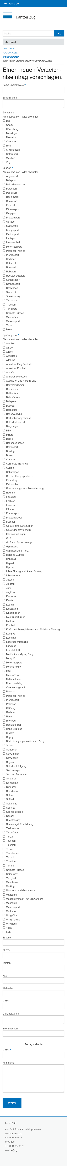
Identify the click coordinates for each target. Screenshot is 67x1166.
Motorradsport (14, 246)
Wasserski (11, 903)
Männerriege (13, 675)
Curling (10, 467)
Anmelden (14, 3)
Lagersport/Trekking (17, 641)
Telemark (11, 844)
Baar (8, 120)
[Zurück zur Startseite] (33, 18)
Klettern (10, 621)
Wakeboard (12, 882)
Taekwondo (12, 828)
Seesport (11, 292)
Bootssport (12, 447)
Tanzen (10, 836)
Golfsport (11, 221)
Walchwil (10, 158)
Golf (8, 538)
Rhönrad (11, 267)
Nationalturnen (14, 679)
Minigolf (10, 658)
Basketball (11, 409)
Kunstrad (11, 637)
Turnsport (11, 308)
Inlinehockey (13, 575)
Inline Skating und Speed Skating (24, 571)
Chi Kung (11, 459)
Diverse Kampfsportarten (19, 476)
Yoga (9, 325)
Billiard (9, 434)
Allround (10, 360)
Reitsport (11, 263)
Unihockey (12, 874)
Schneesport (13, 283)
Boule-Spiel (12, 196)
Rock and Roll (13, 724)
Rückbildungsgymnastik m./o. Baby (25, 741)
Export (13, 42)
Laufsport (11, 238)
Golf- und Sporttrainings (19, 542)
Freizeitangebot (14, 517)
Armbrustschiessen (16, 376)
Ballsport (11, 180)
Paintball (10, 691)
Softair (9, 795)
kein (8, 931)
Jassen (10, 579)
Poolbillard (12, 192)
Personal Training (15, 250)
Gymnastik (12, 226)
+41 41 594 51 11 (16, 1145)
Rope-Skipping (14, 728)
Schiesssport (13, 279)
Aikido (9, 347)
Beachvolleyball (14, 414)
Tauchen (11, 840)
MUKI (9, 671)
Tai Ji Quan (12, 832)
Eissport (10, 205)
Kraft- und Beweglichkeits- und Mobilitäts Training (33, 629)
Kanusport (11, 596)
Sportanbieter (11, 57)
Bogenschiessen (15, 442)
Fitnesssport (13, 209)
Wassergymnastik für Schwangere (24, 898)
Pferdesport (12, 255)
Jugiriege (11, 592)
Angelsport (12, 176)
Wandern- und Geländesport (21, 890)
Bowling (10, 451)
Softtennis (11, 803)
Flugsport (11, 213)
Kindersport (12, 234)
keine (9, 329)
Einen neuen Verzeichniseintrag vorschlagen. (27, 61)
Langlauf (11, 646)
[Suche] (59, 33)
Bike (8, 430)
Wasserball (12, 894)
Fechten (10, 501)
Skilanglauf (12, 782)
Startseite (8, 48)
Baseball (10, 405)
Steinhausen (13, 149)
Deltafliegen (12, 472)
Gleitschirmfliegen (16, 534)
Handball (11, 558)
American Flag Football (18, 364)
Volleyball (11, 878)
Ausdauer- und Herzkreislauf (21, 380)
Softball (10, 799)
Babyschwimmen (15, 385)
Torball (10, 857)
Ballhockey (12, 393)
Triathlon (11, 304)
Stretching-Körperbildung (19, 824)
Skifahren (11, 778)
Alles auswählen (11, 116)
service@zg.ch (12, 1150)
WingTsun (11, 923)
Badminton (12, 389)
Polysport (11, 704)
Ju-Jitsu (10, 583)
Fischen (10, 505)
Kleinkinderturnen (15, 617)
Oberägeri (11, 141)
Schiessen (11, 749)
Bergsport (11, 188)
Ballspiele (11, 401)
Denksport (11, 201)
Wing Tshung (13, 919)
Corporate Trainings (17, 463)
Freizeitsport (13, 217)
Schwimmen (12, 753)
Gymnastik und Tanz (17, 550)
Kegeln (10, 604)
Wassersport (13, 321)
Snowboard (12, 791)
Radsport (11, 259)
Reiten (9, 716)
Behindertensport (15, 184)
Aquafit (10, 372)
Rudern (10, 733)
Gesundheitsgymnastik (18, 530)
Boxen (9, 455)
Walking (10, 886)
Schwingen (12, 288)
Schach (10, 745)
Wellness (11, 911)
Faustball (11, 496)
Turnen (10, 865)
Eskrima (10, 492)
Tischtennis (12, 853)
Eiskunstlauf (12, 484)
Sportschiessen (14, 811)
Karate (9, 600)
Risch (9, 145)
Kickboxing (12, 608)
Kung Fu (10, 633)
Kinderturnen (13, 612)
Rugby (9, 737)
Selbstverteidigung (16, 766)
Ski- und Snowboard (17, 774)
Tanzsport (11, 300)
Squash (10, 815)
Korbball (10, 625)
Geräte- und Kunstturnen (19, 525)
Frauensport (13, 513)
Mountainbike (13, 666)
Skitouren (11, 787)
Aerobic (10, 343)
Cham (9, 124)
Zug (8, 162)
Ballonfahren (13, 397)
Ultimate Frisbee (15, 313)
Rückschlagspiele (15, 275)
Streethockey (13, 296)
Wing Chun (12, 915)
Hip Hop (10, 567)
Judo (9, 588)
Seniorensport (13, 770)
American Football (16, 368)
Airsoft (9, 351)
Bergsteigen (12, 426)
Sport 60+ (11, 807)
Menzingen (12, 133)
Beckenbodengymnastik (19, 418)
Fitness (10, 509)
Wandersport (13, 317)
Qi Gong (10, 708)
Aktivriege (11, 355)
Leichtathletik (13, 242)
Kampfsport (12, 230)
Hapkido (10, 563)
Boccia (9, 438)
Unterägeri (12, 154)
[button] (12, 1103)
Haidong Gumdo (15, 554)
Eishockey (11, 480)
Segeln (10, 762)
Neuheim (11, 137)
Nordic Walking (14, 683)
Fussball (10, 521)
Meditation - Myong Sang (20, 654)
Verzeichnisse (10, 52)
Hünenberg (12, 129)
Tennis (9, 849)
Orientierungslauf (15, 687)
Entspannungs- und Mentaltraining (25, 488)
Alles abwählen (30, 116)
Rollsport (11, 271)
